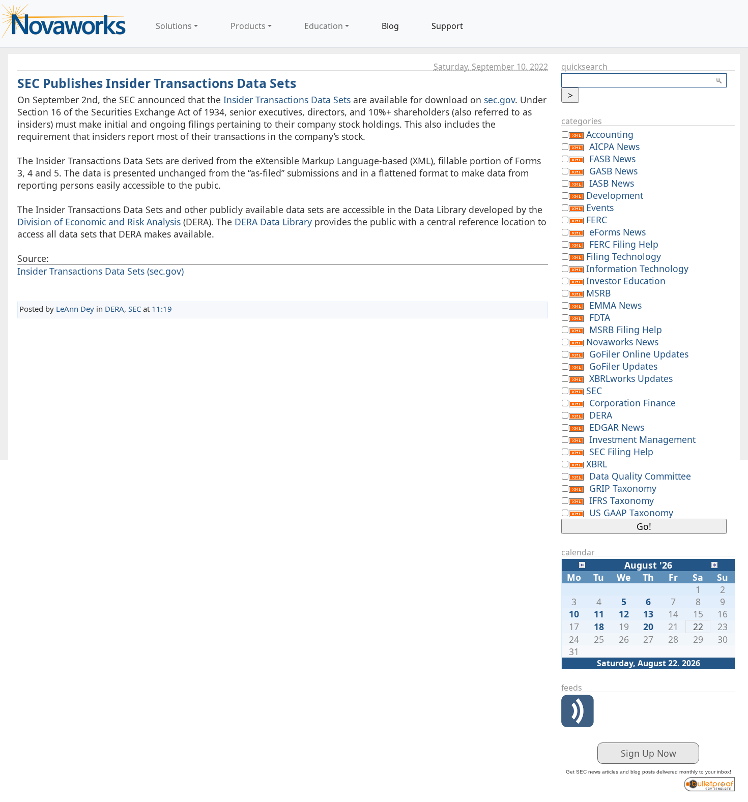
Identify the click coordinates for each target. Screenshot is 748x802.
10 (574, 614)
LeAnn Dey (75, 309)
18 (599, 626)
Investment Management (642, 439)
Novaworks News (622, 342)
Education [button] (323, 26)
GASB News (613, 171)
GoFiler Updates (623, 366)
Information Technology (637, 268)
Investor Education (626, 281)
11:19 (162, 309)
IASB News (611, 183)
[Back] (582, 564)
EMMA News (615, 305)
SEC (134, 309)
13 (648, 614)
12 (624, 614)
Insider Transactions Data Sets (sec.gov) (100, 271)
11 (599, 614)
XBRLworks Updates (631, 378)
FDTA (599, 317)
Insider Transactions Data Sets (287, 100)
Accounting (610, 134)
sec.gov (499, 100)
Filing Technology (623, 256)
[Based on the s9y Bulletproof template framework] (709, 783)
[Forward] (714, 564)
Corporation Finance (632, 403)
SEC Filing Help (621, 451)
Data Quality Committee (640, 476)
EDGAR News (616, 427)
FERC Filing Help (623, 244)
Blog (390, 26)
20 (648, 626)
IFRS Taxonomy (621, 500)
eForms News (617, 232)
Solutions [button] (174, 26)
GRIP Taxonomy (622, 488)
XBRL (596, 464)
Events (600, 207)
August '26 (648, 565)
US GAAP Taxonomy (631, 513)
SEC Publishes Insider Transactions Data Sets (156, 83)
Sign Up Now (648, 753)
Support (447, 26)
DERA (114, 309)
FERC (596, 220)
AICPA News (614, 146)
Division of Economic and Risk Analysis (99, 222)
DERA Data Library (273, 222)
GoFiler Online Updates (638, 354)
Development (614, 195)
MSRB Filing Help (625, 329)
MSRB (598, 293)
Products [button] (248, 26)
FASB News (612, 159)
